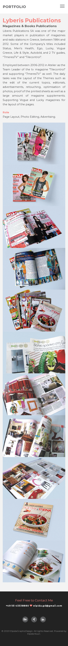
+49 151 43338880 (17, 606)
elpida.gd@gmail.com (47, 606)
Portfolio (14, 7)
